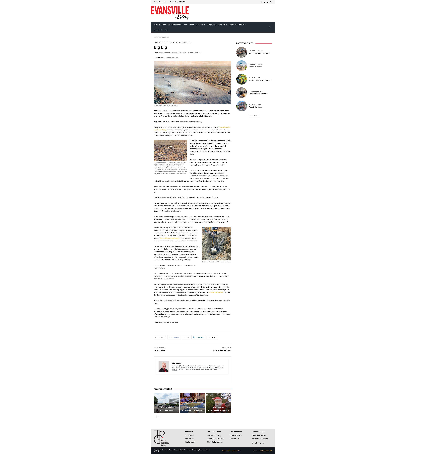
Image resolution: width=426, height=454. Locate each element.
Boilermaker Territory (222, 350)
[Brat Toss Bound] (166, 403)
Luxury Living (159, 350)
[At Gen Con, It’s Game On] (192, 403)
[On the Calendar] (241, 65)
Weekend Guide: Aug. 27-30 (260, 80)
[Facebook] (261, 2)
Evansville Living (164, 37)
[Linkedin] (267, 2)
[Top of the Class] (241, 106)
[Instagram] (264, 2)
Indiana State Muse (216, 292)
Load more (253, 116)
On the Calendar (255, 67)
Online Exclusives (255, 77)
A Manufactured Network (259, 53)
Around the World (218, 407)
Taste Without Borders (258, 94)
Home (156, 37)
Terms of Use (236, 451)
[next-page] (158, 416)
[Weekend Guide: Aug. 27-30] (241, 79)
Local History (176, 42)
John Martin (160, 57)
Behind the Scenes (166, 407)
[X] (270, 2)
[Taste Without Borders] (241, 92)
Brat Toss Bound (166, 410)
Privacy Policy (226, 451)
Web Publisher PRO (266, 451)
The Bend (187, 42)
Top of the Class (255, 107)
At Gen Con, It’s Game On (192, 410)
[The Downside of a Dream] (218, 403)
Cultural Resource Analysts (169, 238)
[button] (269, 27)
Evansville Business (255, 50)
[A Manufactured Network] (241, 52)
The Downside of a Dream (218, 410)
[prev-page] (155, 416)
